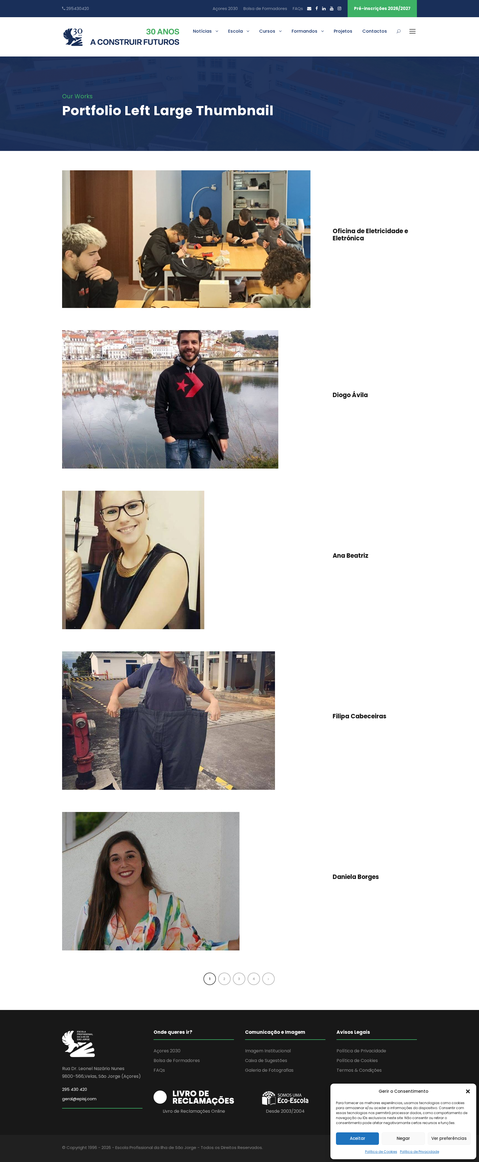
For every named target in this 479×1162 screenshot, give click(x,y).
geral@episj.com (79, 1099)
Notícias (202, 31)
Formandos (304, 31)
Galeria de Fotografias (269, 1070)
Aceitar (357, 1138)
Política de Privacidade (419, 1151)
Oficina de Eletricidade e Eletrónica (370, 235)
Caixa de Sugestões (266, 1060)
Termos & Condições (359, 1070)
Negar (403, 1138)
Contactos (374, 31)
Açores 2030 (225, 8)
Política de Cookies (381, 1151)
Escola (235, 31)
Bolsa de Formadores (265, 8)
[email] (309, 8)
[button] (468, 1091)
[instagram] (339, 8)
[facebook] (316, 8)
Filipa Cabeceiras (359, 716)
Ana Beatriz (350, 555)
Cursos (267, 31)
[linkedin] (324, 8)
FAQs (298, 8)
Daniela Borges (356, 877)
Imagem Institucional (268, 1051)
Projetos (343, 31)
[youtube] (331, 8)
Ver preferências (449, 1138)
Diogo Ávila (350, 395)
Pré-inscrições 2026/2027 (382, 8)
